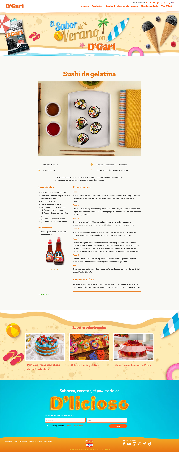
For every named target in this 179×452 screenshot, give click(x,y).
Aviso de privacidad (20, 441)
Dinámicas (8, 441)
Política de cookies (35, 441)
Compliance (48, 441)
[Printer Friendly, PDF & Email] (43, 294)
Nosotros (84, 6)
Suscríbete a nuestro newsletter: (59, 416)
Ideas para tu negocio (127, 6)
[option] (54, 251)
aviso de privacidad (74, 426)
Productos (97, 6)
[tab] (51, 269)
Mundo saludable (149, 6)
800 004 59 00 (138, 2)
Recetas (109, 6)
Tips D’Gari (166, 6)
